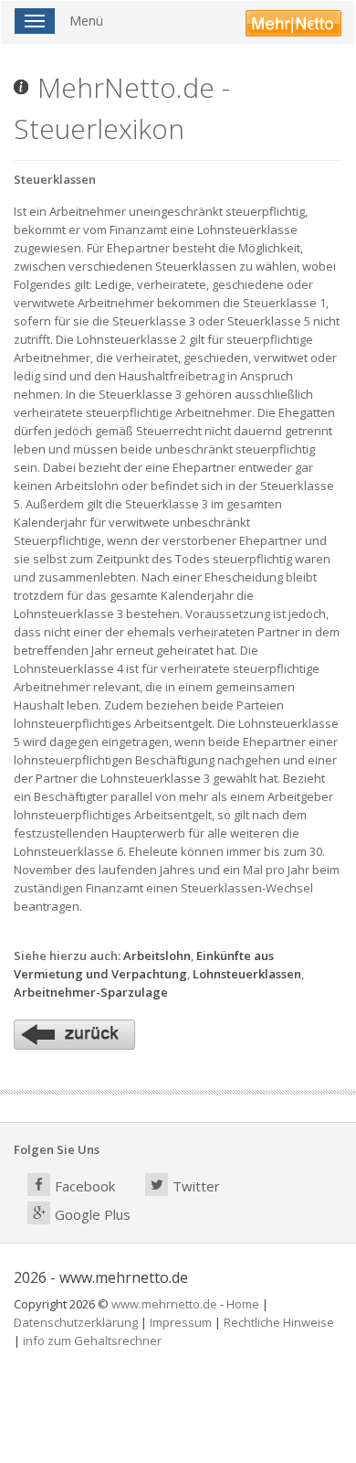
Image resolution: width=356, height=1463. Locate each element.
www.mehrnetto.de (164, 1304)
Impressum (181, 1322)
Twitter (196, 1186)
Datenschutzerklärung (76, 1322)
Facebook (85, 1186)
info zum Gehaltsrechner (92, 1340)
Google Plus (93, 1214)
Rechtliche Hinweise (279, 1322)
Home (242, 1304)
